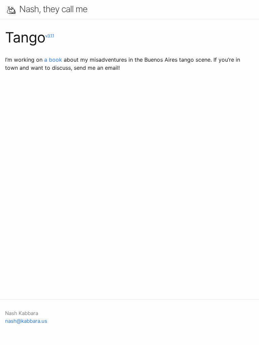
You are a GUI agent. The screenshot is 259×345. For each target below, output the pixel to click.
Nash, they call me (53, 9)
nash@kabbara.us (26, 321)
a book (53, 59)
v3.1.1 (49, 35)
